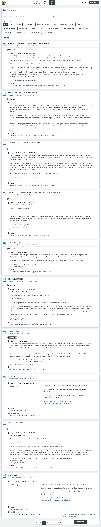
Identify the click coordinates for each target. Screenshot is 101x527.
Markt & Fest (23, 28)
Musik (33, 28)
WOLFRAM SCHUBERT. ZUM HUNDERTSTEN (22, 93)
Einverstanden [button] (80, 521)
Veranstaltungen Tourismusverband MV (19, 45)
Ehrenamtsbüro (13, 376)
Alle (5, 24)
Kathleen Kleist (12, 477)
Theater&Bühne (52, 28)
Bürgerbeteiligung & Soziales (46, 24)
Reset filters (6, 37)
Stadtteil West (34, 32)
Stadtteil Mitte (48, 32)
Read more (12, 130)
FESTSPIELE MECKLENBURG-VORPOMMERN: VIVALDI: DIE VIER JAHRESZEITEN (34, 193)
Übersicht (37, 3)
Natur (41, 28)
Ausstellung (29, 24)
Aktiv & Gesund (16, 24)
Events (52, 3)
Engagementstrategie (25, 378)
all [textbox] (54, 16)
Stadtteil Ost (8, 32)
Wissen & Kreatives (68, 28)
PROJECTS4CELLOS (14, 242)
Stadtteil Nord (83, 28)
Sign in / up (94, 2)
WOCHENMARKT (13, 331)
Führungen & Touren (67, 24)
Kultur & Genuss (9, 28)
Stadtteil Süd (21, 32)
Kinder (80, 24)
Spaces (45, 3)
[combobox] (58, 16)
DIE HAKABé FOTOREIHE (16, 279)
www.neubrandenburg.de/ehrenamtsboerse (58, 403)
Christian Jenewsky (13, 378)
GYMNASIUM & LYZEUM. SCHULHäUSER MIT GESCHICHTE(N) (28, 43)
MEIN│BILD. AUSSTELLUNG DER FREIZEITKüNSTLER (25, 143)
